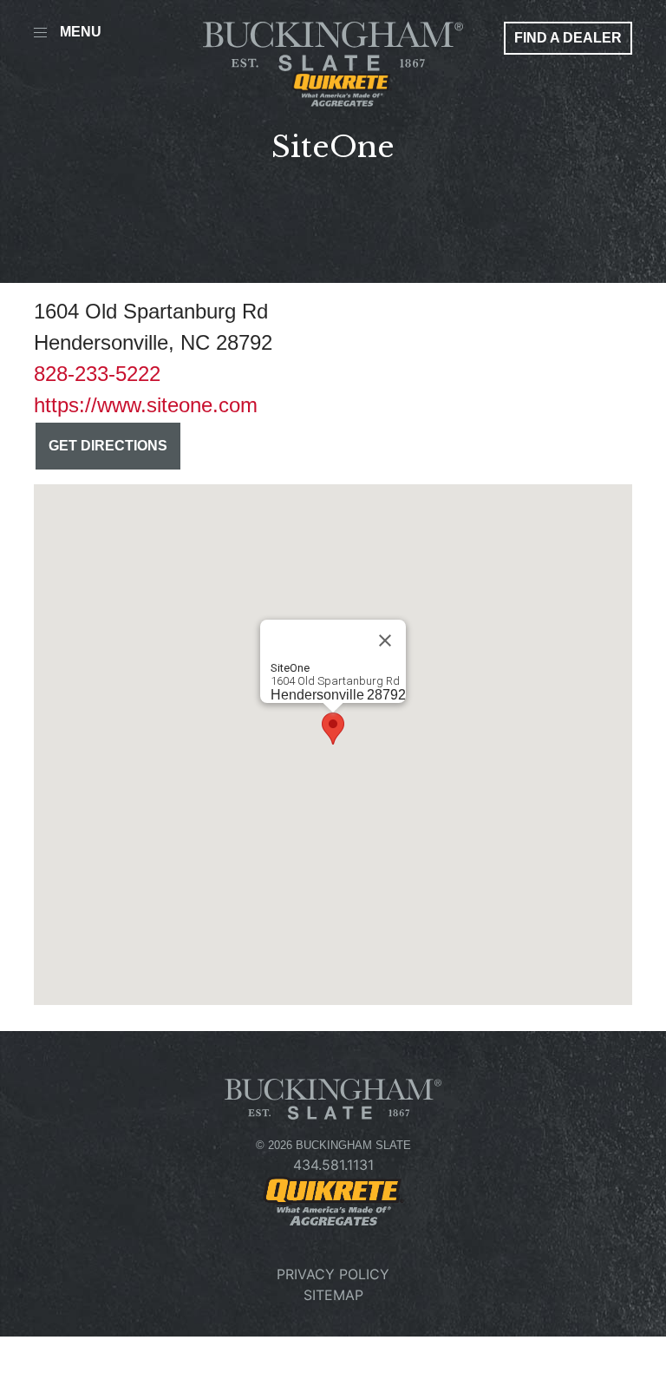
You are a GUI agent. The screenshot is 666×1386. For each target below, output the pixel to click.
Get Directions (108, 445)
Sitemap (333, 1295)
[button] (333, 729)
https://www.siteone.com (146, 405)
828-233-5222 (97, 373)
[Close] (385, 640)
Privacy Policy (333, 1274)
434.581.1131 (333, 1164)
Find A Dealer (568, 37)
